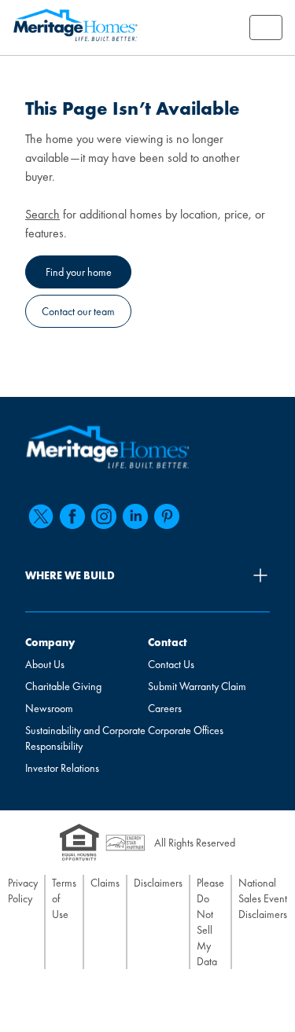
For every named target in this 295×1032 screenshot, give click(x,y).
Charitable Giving (63, 686)
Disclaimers (158, 883)
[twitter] (40, 516)
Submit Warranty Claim (197, 686)
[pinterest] (166, 516)
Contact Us (171, 664)
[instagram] (103, 516)
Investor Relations (62, 768)
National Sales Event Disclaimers (262, 898)
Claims (105, 883)
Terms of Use (64, 898)
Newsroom (49, 708)
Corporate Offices (185, 730)
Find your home (79, 272)
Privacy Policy (23, 890)
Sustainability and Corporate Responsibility (85, 738)
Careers (165, 708)
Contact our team (78, 311)
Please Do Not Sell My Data (210, 922)
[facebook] (72, 516)
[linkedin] (135, 516)
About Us (45, 664)
